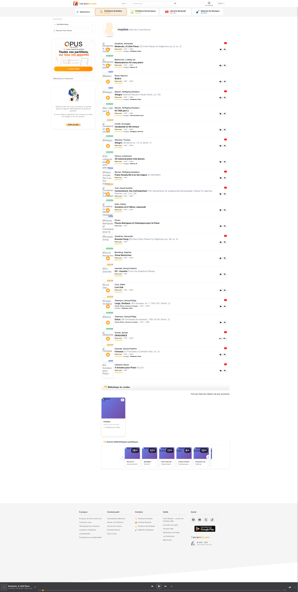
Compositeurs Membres (116, 518)
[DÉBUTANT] (107, 92)
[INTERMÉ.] (108, 111)
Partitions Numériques (146, 526)
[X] (205, 519)
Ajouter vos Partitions (115, 522)
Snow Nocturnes (123, 253)
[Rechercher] (175, 3)
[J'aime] (35, 587)
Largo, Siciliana (142, 302)
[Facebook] (193, 519)
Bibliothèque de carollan (119, 387)
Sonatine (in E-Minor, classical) (130, 205)
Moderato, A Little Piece (148, 45)
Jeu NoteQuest (168, 536)
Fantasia (137, 350)
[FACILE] (110, 67)
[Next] (165, 586)
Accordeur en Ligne (170, 525)
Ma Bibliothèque (63, 24)
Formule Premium (113, 530)
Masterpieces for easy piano (129, 61)
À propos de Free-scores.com (90, 518)
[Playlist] (295, 587)
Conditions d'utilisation (87, 530)
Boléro (121, 77)
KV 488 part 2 (127, 109)
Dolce (142, 318)
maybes (123, 29)
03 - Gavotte (135, 269)
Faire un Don (112, 534)
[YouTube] (199, 519)
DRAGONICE (121, 334)
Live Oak (120, 285)
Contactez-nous (85, 522)
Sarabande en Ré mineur (127, 125)
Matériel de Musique (145, 530)
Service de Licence (114, 526)
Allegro (138, 93)
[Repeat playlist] (171, 586)
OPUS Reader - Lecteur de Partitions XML (173, 520)
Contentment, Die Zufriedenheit (163, 191)
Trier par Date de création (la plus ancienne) (210, 394)
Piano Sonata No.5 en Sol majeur (138, 173)
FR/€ (220, 3)
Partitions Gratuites (145, 518)
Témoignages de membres (89, 526)
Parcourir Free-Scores (64, 30)
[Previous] (152, 586)
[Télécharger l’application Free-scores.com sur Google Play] (204, 529)
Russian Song (146, 237)
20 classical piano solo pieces (130, 157)
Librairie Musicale (144, 522)
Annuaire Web (168, 529)
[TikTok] (212, 519)
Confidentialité (84, 534)
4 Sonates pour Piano (129, 366)
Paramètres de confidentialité (90, 537)
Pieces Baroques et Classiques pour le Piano (137, 221)
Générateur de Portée (171, 532)
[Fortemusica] (193, 543)
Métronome (167, 540)
